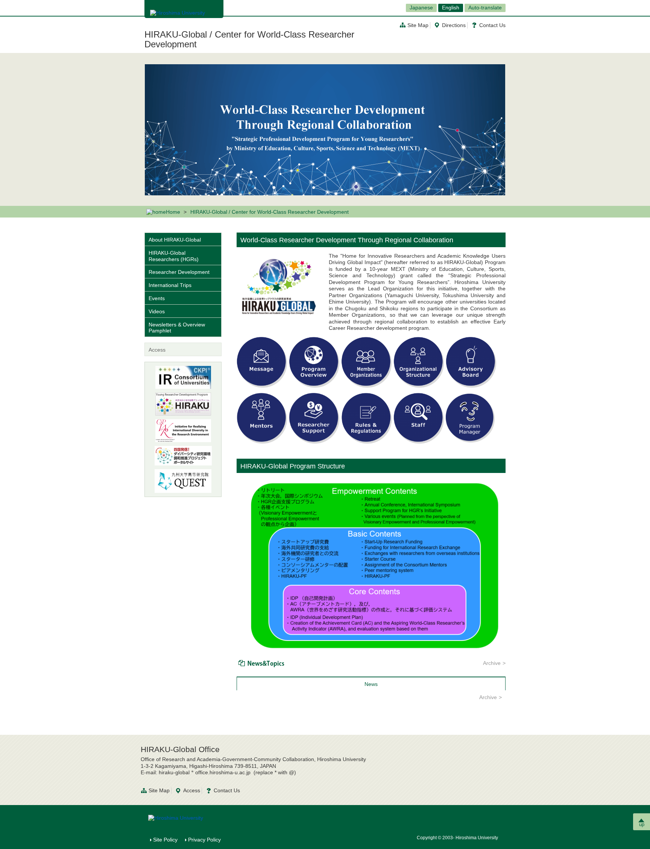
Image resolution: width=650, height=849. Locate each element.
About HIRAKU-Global (175, 240)
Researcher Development (179, 272)
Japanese (421, 8)
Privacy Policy (204, 840)
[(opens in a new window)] (183, 404)
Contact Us (492, 25)
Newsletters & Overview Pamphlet (177, 328)
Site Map (417, 25)
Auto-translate (485, 8)
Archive (492, 663)
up (641, 824)
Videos (157, 311)
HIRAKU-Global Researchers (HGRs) (174, 256)
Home (173, 212)
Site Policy (165, 840)
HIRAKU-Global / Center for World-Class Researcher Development (249, 39)
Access (157, 350)
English (450, 8)
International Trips (170, 285)
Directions (454, 25)
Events (157, 298)
